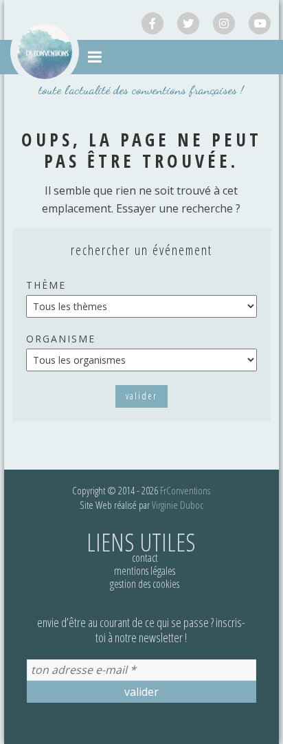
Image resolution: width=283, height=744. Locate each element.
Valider (141, 395)
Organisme (60, 338)
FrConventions (185, 490)
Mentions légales (144, 570)
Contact (145, 557)
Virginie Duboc (177, 505)
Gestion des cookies (144, 583)
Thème (46, 285)
